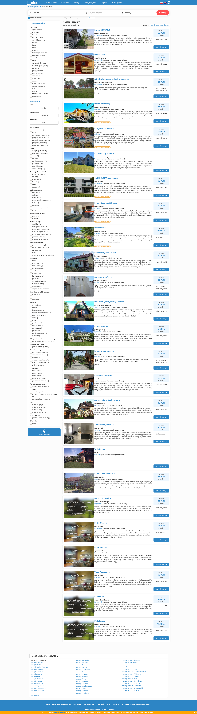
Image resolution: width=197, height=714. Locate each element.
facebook (52, 704)
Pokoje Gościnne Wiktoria (105, 203)
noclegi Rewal (35, 676)
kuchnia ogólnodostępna (42, 200)
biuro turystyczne (38, 35)
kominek (36, 198)
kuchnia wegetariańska (41, 234)
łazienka (36, 182)
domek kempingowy (39, 40)
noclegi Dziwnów (36, 681)
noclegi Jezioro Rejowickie (131, 660)
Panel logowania (143, 704)
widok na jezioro (39, 407)
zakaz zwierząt (38, 169)
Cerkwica (97, 430)
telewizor (36, 184)
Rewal (96, 553)
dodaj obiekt (130, 704)
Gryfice (96, 283)
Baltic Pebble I (100, 547)
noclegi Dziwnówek (37, 679)
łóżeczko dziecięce (39, 315)
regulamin (77, 704)
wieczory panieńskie (40, 362)
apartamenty (38, 130)
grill (35, 195)
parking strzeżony (39, 161)
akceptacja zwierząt (40, 151)
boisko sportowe (39, 268)
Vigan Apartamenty (102, 572)
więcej (97, 93)
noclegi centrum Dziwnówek (131, 681)
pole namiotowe (37, 73)
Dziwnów (97, 208)
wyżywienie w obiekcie (41, 239)
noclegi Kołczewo (36, 693)
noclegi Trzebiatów (37, 690)
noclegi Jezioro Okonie (129, 662)
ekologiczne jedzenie (40, 227)
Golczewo (97, 258)
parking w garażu (39, 163)
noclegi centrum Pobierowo (131, 674)
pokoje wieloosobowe (40, 145)
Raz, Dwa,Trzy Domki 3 (104, 153)
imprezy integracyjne (40, 352)
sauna (35, 297)
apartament (36, 32)
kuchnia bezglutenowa (41, 229)
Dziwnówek (98, 35)
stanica (34, 81)
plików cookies (59, 712)
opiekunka (37, 320)
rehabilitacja (37, 166)
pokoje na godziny (39, 245)
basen (35, 261)
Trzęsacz (97, 159)
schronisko (36, 78)
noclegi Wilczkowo (82, 693)
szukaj (163, 13)
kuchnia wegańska (40, 232)
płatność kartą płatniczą (41, 418)
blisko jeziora (38, 371)
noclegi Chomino (82, 684)
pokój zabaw (37, 328)
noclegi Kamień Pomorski (39, 667)
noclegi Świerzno (82, 691)
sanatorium (36, 76)
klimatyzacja (37, 179)
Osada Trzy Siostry (102, 104)
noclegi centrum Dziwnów (131, 683)
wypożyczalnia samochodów (43, 255)
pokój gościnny (37, 71)
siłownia (36, 299)
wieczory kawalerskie (40, 360)
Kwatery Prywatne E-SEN (105, 252)
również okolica (36, 18)
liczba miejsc (34, 112)
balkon (35, 177)
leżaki (35, 203)
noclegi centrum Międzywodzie (133, 688)
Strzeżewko (98, 85)
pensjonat (35, 68)
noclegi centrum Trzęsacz (131, 676)
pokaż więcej (34, 101)
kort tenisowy (38, 276)
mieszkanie (36, 58)
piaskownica (37, 323)
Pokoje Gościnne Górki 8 (104, 474)
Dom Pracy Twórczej (103, 277)
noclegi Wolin (35, 695)
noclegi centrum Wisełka (130, 690)
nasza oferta (117, 704)
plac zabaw (37, 325)
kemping (35, 50)
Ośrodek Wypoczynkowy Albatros (109, 302)
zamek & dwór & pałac (40, 94)
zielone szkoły (38, 365)
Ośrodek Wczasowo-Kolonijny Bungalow (111, 79)
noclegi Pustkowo (37, 672)
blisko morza (38, 376)
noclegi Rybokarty (82, 681)
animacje (36, 305)
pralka (35, 216)
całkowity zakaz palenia (41, 153)
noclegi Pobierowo (37, 662)
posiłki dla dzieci (39, 237)
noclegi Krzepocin (82, 660)
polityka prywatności (96, 704)
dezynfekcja (37, 392)
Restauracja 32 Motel (103, 375)
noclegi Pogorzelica (37, 686)
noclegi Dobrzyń (82, 665)
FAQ (84, 704)
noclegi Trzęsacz (36, 674)
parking (36, 158)
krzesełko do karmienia (41, 313)
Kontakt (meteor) (64, 704)
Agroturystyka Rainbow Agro (107, 400)
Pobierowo (98, 183)
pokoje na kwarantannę (41, 399)
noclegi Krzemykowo (83, 670)
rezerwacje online (38, 23)
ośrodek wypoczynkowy (40, 66)
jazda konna (37, 273)
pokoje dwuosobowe (40, 137)
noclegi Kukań (81, 688)
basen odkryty (38, 266)
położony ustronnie (40, 378)
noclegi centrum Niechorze (131, 686)
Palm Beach (99, 596)
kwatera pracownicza (39, 53)
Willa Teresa (99, 449)
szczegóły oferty (160, 47)
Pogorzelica (98, 504)
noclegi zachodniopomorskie (132, 666)
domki (35, 132)
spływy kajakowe (39, 281)
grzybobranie (38, 271)
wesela (36, 357)
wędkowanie (37, 286)
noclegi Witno (81, 679)
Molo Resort (99, 621)
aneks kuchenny (39, 174)
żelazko (36, 187)
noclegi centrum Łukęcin (130, 669)
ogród (35, 210)
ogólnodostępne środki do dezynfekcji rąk (45, 395)
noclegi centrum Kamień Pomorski (134, 672)
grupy (35, 423)
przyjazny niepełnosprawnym (43, 341)
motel (34, 60)
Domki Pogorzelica (102, 498)
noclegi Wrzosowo (37, 669)
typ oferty (33, 27)
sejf (34, 253)
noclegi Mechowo (82, 662)
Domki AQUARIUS (102, 30)
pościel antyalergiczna (41, 347)
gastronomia (36, 96)
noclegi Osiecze (81, 667)
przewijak (36, 331)
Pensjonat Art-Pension (104, 128)
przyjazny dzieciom (40, 333)
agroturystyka (37, 30)
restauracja (36, 99)
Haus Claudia (100, 228)
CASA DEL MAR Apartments (106, 178)
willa (34, 89)
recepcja (36, 250)
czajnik (36, 192)
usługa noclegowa (38, 86)
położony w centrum (40, 381)
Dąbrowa (97, 109)
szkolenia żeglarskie (40, 386)
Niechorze (97, 577)
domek (34, 42)
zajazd (34, 91)
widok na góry (38, 405)
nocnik (35, 318)
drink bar (36, 224)
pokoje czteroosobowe (41, 135)
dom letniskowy (37, 37)
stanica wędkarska (38, 83)
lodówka (36, 205)
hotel (34, 48)
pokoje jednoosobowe (41, 140)
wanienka (36, 336)
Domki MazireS (100, 54)
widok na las (37, 410)
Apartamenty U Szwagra (104, 424)
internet (36, 156)
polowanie (37, 279)
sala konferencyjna (40, 355)
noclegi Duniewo (82, 672)
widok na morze (39, 412)
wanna (35, 218)
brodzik (36, 307)
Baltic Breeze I (100, 523)
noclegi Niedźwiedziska (84, 686)
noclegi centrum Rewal (130, 679)
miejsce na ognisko (40, 208)
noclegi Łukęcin (36, 665)
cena (31, 105)
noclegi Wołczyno (82, 677)
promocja (33, 119)
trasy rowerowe (38, 284)
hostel (34, 45)
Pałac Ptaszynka (101, 326)
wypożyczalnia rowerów (41, 289)
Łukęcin (97, 233)
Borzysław (97, 405)
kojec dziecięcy (38, 310)
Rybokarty (97, 332)
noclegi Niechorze (37, 683)
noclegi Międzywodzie (38, 688)
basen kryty (37, 263)
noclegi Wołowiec (82, 674)
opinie (167, 25)
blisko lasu (37, 373)
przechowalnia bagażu (41, 247)
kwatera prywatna (38, 55)
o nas (109, 704)
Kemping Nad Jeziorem (104, 351)
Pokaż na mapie (44, 434)
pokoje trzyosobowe (40, 143)
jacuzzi (36, 294)
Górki (96, 479)
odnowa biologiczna (39, 63)
